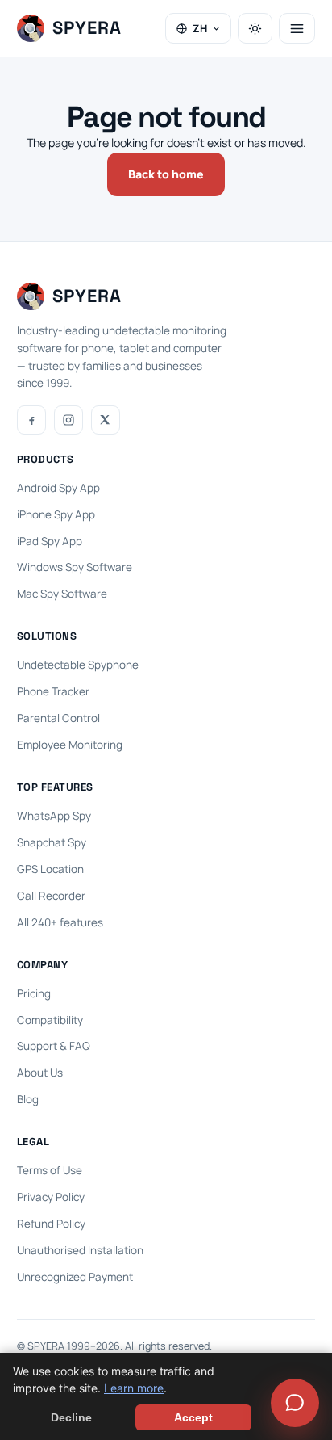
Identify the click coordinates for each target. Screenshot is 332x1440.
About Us (40, 1072)
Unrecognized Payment (75, 1277)
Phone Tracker (53, 691)
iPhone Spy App (56, 514)
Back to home (166, 174)
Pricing (34, 993)
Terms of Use (49, 1170)
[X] (105, 420)
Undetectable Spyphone (78, 664)
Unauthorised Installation (80, 1250)
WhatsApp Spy (54, 815)
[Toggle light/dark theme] (255, 28)
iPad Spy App (49, 541)
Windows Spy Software (74, 567)
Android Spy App (58, 488)
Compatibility (50, 1020)
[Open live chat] (295, 1403)
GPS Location (50, 869)
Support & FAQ (53, 1046)
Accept (193, 1417)
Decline (71, 1417)
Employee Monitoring (69, 744)
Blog (28, 1099)
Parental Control (58, 718)
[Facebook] (31, 420)
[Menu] (297, 28)
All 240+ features (60, 922)
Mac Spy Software (62, 593)
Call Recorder (51, 895)
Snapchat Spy (51, 842)
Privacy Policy (51, 1197)
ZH (200, 28)
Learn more (134, 1388)
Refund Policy (51, 1223)
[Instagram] (68, 420)
